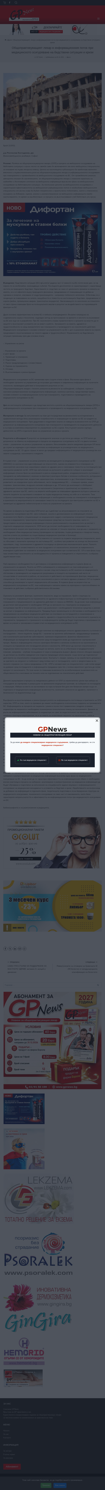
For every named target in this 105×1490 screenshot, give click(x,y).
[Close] (97, 720)
